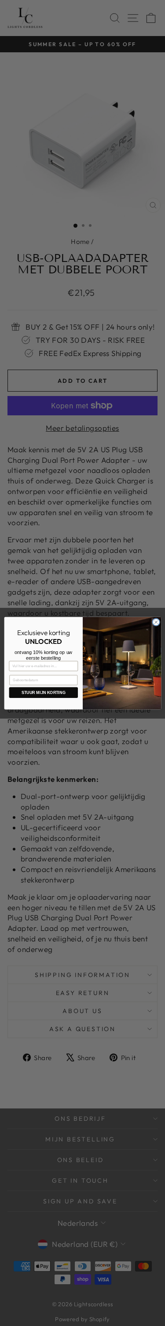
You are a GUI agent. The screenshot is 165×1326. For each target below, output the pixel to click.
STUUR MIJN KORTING (43, 692)
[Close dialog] (155, 621)
